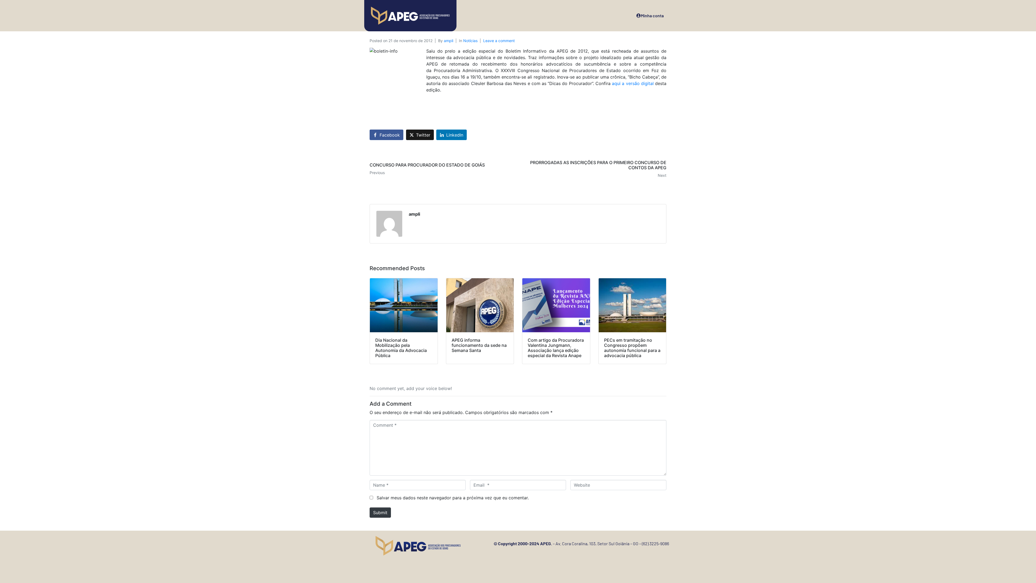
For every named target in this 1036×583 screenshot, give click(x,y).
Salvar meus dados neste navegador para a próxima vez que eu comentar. (453, 497)
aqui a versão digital (633, 83)
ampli (448, 40)
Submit (380, 512)
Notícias (470, 40)
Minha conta (652, 15)
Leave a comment (499, 40)
